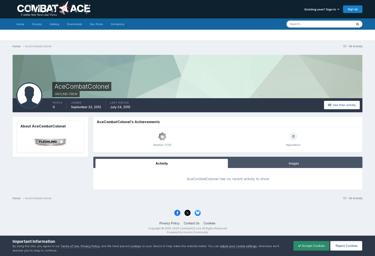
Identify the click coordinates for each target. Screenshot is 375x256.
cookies (135, 246)
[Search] (357, 24)
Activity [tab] (162, 163)
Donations (118, 24)
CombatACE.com (190, 228)
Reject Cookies (346, 246)
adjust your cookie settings (238, 246)
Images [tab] (294, 163)
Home (20, 24)
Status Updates (337, 24)
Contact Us (191, 223)
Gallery (54, 24)
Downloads (74, 24)
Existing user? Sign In (320, 9)
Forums (37, 24)
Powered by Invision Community (187, 232)
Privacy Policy (170, 223)
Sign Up (353, 9)
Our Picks (96, 24)
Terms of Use (70, 246)
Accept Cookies (313, 246)
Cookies (209, 223)
